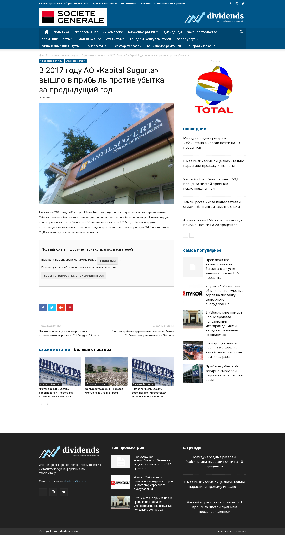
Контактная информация (170, 3)
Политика (61, 32)
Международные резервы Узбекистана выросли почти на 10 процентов (211, 143)
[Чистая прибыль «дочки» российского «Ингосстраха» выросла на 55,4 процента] (153, 371)
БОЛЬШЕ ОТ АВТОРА (92, 349)
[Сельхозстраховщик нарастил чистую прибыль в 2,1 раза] (106, 371)
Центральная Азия (200, 46)
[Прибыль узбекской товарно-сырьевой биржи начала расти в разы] (193, 373)
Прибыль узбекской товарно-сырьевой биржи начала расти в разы (224, 373)
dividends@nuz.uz (75, 481)
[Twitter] (243, 3)
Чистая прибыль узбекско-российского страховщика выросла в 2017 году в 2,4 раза (69, 333)
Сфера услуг (185, 39)
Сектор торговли (128, 46)
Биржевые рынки (141, 32)
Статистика (115, 39)
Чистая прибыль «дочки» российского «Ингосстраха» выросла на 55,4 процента (149, 392)
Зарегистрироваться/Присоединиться (63, 3)
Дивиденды (173, 32)
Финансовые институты (60, 46)
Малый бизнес (90, 39)
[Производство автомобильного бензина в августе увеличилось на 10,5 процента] (193, 267)
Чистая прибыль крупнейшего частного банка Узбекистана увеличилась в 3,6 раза (143, 333)
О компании (128, 3)
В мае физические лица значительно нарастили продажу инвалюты (213, 163)
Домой (43, 55)
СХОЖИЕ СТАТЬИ (54, 349)
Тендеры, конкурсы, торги (150, 39)
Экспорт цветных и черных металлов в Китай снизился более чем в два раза (224, 350)
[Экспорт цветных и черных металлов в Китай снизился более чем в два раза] (193, 350)
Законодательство (202, 32)
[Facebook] (230, 3)
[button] (241, 32)
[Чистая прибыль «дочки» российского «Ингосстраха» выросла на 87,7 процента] (60, 371)
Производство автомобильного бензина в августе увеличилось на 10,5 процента (222, 268)
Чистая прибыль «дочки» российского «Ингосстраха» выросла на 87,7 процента (56, 392)
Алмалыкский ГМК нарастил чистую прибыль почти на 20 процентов (213, 222)
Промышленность (56, 39)
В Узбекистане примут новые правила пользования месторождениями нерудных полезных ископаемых (224, 323)
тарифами (107, 261)
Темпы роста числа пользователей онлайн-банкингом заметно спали (212, 204)
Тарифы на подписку (104, 3)
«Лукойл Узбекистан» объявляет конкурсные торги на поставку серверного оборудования (224, 295)
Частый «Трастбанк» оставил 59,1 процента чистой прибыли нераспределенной (211, 184)
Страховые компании (94, 55)
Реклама (145, 3)
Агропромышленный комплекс (98, 32)
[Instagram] (237, 3)
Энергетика (97, 46)
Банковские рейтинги (164, 46)
